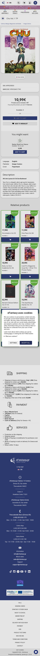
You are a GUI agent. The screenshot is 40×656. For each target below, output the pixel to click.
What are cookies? (11, 336)
